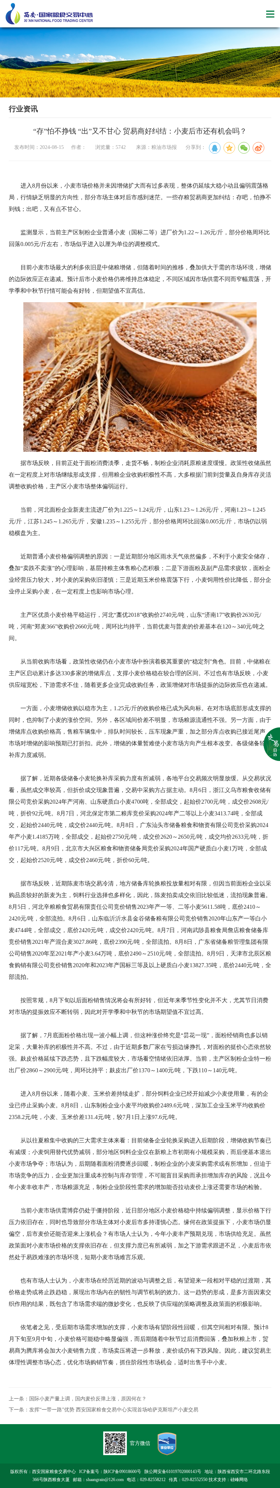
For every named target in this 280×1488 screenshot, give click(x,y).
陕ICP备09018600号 (122, 1471)
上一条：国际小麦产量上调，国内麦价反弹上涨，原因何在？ (78, 1399)
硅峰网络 (239, 1479)
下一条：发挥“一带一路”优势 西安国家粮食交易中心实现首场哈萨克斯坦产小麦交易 (103, 1409)
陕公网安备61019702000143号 (172, 1471)
